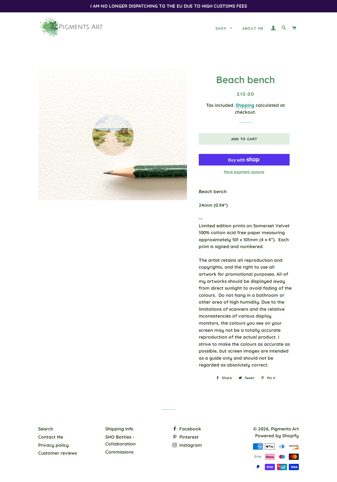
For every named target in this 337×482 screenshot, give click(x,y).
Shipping (245, 105)
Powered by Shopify (277, 435)
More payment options (244, 171)
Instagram (190, 445)
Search (45, 428)
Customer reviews (57, 453)
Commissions (119, 452)
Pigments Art (285, 428)
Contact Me (50, 437)
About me (253, 28)
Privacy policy (53, 445)
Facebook (189, 428)
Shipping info (119, 428)
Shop (221, 28)
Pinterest (188, 437)
